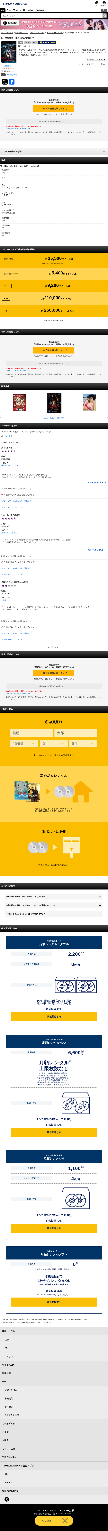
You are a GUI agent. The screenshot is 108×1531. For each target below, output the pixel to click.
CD (10, 10)
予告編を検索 (12, 75)
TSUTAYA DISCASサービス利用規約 (30, 1319)
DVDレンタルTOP (7, 33)
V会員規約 (13, 1319)
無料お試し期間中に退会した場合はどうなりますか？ (26, 897)
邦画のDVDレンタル (37, 33)
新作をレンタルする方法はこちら (19, 128)
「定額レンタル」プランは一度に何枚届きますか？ (25, 914)
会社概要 (5, 1319)
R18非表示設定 (11, 1415)
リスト (97, 6)
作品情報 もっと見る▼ (96, 60)
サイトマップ (47, 1322)
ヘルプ (5, 1431)
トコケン (4, 600)
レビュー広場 (8, 1448)
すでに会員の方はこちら (65, 114)
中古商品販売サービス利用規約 (53, 1319)
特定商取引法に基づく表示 (11, 1322)
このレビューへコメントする (12, 507)
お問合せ (6, 1440)
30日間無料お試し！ (54, 108)
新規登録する (54, 1016)
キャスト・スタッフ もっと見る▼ (91, 64)
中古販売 (8, 1406)
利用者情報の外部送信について (31, 1322)
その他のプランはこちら (42, 114)
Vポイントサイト (10, 1457)
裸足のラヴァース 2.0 (9, 465)
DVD (2, 10)
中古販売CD (29, 10)
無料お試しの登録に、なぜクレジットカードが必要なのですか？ (30, 905)
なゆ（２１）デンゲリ (9, 533)
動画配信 (41, 10)
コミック (18, 10)
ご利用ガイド (8, 1423)
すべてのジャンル (21, 33)
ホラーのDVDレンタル (55, 33)
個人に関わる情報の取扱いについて (76, 1319)
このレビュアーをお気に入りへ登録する (16, 501)
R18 (104, 10)
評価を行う (8, 66)
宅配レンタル (10, 1389)
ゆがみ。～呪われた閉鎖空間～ (54, 418)
